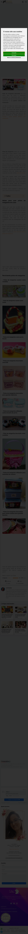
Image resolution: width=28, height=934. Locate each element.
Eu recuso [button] (14, 55)
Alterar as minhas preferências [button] (14, 57)
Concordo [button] (14, 52)
